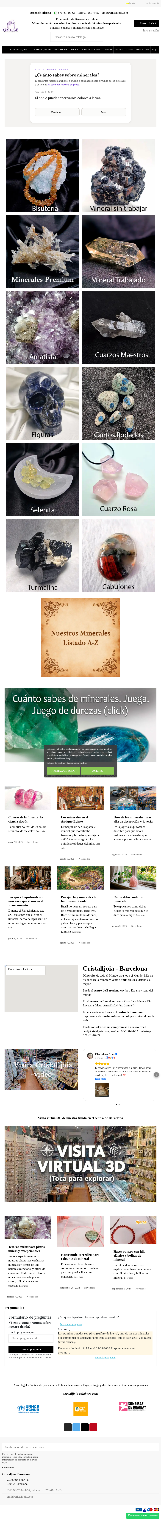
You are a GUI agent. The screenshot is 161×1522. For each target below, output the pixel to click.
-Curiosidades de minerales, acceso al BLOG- (80, 783)
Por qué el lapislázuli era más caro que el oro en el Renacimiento (25, 909)
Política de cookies (69, 1393)
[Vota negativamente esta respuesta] (69, 1361)
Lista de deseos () (151, 3)
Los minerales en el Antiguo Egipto (74, 827)
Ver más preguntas (105, 1365)
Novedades (33, 849)
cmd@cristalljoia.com (20, 1504)
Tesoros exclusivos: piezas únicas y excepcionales (26, 1257)
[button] (21, 49)
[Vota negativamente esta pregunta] (69, 1338)
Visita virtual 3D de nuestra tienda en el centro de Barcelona (80, 1126)
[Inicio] (5, 49)
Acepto (97, 770)
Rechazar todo (63, 770)
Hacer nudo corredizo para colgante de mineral (80, 1265)
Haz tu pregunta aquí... (22, 1340)
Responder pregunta (71, 1332)
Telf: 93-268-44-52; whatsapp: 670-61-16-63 (34, 1498)
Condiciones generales (134, 1393)
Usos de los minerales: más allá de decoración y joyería (133, 827)
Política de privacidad (42, 1393)
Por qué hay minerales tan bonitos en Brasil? (79, 907)
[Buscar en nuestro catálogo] (98, 37)
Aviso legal (20, 1393)
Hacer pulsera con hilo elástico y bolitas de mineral (129, 1263)
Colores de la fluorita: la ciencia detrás (25, 827)
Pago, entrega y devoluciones (100, 1393)
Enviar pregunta (31, 1357)
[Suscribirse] (154, 1455)
